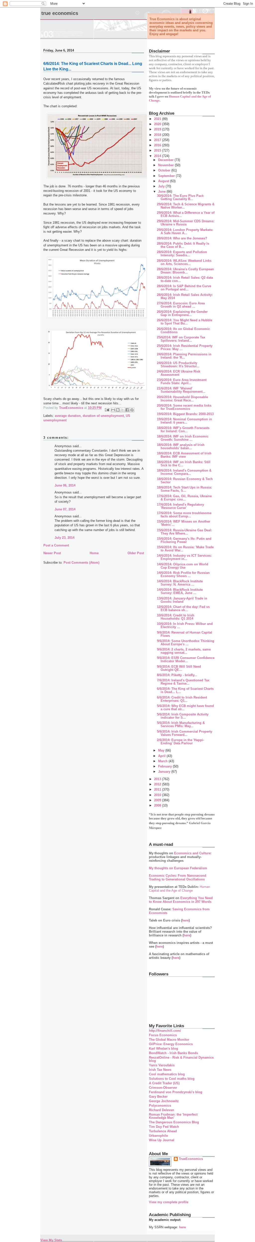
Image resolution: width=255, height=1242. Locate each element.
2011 (158, 789)
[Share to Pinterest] (131, 409)
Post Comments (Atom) (81, 562)
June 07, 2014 (65, 509)
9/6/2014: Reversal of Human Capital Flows (184, 634)
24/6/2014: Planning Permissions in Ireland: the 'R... (184, 355)
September (167, 176)
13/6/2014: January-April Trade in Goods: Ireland (182, 599)
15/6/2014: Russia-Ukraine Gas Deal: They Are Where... (184, 531)
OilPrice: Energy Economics (171, 1044)
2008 (158, 805)
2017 (158, 140)
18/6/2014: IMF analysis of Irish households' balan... (180, 446)
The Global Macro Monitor (169, 1039)
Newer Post (52, 553)
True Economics (59, 13)
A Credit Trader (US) (164, 1083)
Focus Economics (163, 1035)
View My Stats (51, 1240)
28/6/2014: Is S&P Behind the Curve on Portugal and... (184, 287)
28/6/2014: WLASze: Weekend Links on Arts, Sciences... (184, 262)
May (161, 750)
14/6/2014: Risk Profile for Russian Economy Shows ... (183, 574)
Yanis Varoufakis (162, 1065)
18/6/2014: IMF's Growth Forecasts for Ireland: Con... (183, 429)
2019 (158, 129)
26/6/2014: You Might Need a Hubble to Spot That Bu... (184, 321)
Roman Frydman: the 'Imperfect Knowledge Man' (173, 1116)
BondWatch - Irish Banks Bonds (173, 1053)
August (164, 181)
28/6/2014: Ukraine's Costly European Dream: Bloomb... (185, 270)
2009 (158, 800)
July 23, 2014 (64, 538)
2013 (158, 779)
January (164, 771)
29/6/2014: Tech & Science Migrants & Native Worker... (185, 205)
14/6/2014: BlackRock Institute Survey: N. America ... (180, 582)
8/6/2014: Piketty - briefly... (177, 675)
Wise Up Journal (161, 1140)
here (185, 920)
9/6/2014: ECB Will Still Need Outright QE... (179, 668)
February (165, 766)
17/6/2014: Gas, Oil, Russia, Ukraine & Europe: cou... (184, 497)
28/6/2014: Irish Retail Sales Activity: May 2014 (185, 296)
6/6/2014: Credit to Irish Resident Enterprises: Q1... (182, 699)
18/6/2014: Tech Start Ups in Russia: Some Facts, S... (184, 489)
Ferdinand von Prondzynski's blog (175, 1092)
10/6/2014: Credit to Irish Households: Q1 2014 (175, 616)
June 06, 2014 (65, 485)
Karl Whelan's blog (163, 1048)
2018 (158, 135)
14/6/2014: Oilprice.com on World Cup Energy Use (182, 565)
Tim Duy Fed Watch (164, 1127)
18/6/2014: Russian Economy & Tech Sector (185, 480)
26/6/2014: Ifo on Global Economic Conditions (183, 330)
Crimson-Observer (163, 1087)
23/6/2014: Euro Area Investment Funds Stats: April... (181, 381)
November (166, 165)
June (162, 191)
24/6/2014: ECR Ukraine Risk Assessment (178, 373)
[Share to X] (122, 409)
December (166, 160)
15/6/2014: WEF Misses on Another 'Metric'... (183, 523)
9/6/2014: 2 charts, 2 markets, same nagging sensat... (184, 651)
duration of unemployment (103, 416)
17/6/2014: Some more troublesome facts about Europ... (184, 514)
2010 (158, 795)
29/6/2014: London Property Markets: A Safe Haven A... (185, 231)
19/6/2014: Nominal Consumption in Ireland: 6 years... (184, 420)
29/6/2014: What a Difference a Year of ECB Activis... (185, 214)
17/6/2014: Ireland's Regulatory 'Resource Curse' (180, 506)
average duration (68, 416)
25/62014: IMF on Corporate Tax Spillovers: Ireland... (181, 338)
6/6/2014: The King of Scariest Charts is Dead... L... (185, 690)
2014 (158, 156)
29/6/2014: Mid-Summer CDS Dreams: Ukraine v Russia (185, 222)
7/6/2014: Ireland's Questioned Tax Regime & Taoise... (183, 681)
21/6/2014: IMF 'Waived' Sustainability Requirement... (181, 389)
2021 (158, 119)
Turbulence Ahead (163, 1131)
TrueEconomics (191, 1159)
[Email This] (113, 409)
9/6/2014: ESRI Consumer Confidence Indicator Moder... (185, 659)
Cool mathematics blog (167, 1074)
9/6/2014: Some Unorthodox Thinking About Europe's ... (185, 642)
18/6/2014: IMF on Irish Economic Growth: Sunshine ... (182, 437)
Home (94, 553)
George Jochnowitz (164, 1101)
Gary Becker (158, 1096)
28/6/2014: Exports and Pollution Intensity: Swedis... (182, 253)
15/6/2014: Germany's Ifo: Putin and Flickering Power (184, 540)
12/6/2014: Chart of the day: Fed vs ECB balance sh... (183, 608)
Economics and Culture (192, 853)
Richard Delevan (161, 1110)
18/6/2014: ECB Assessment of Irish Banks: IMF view (184, 454)
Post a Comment (56, 545)
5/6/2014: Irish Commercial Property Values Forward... (184, 733)
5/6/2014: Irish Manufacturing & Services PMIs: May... (181, 724)
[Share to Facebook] (127, 409)
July (162, 186)
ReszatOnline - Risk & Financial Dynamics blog (181, 1059)
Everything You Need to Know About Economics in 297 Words (181, 900)
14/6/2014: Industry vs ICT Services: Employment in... (184, 557)
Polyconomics (160, 1105)
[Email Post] (107, 409)
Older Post (136, 553)
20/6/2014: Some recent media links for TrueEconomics (184, 407)
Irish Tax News (160, 1070)
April (162, 756)
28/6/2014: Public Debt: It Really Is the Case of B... (183, 245)
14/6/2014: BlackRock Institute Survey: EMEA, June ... (180, 591)
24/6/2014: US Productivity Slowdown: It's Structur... (178, 364)
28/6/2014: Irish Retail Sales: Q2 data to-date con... (185, 279)
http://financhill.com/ (165, 1030)
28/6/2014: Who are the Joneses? (182, 238)
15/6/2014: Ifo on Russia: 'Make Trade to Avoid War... (185, 548)
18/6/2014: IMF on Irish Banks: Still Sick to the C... (183, 463)
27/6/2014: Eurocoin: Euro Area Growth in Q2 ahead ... (181, 304)
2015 (158, 150)
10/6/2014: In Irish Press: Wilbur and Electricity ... (185, 625)
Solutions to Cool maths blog (171, 1078)
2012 (158, 784)
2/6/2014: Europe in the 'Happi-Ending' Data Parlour (180, 741)
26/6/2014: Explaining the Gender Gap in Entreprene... (182, 313)
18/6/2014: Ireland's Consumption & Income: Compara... (184, 472)
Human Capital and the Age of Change (179, 888)
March (163, 761)
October (164, 170)
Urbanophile (158, 1135)
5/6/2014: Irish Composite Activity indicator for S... (182, 715)
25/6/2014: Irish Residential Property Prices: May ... (184, 347)
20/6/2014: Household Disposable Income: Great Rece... (182, 398)
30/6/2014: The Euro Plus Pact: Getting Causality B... (180, 197)
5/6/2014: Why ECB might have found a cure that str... (185, 707)
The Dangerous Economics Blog (174, 1122)
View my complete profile (168, 1202)
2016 (158, 145)
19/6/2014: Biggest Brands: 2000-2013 (185, 414)
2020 (158, 124)
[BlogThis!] (117, 409)
